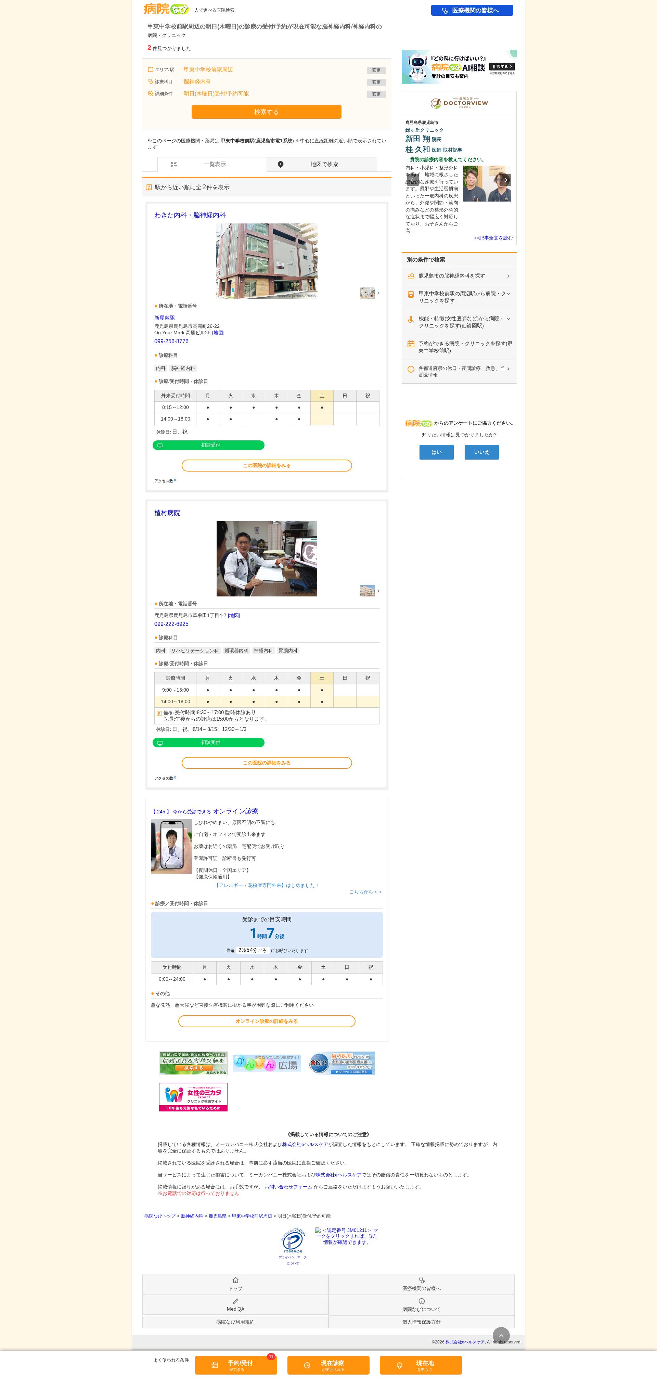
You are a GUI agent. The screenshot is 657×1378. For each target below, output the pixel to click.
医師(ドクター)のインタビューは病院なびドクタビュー (516, 94)
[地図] (218, 332)
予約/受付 (240, 1363)
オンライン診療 (204, 811)
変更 (376, 70)
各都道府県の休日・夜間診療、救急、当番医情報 (461, 371)
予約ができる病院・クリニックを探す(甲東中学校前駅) (465, 346)
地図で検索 (324, 164)
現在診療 (332, 1363)
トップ (235, 1288)
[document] (266, 346)
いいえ (482, 452)
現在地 (425, 1363)
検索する (266, 111)
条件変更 (501, 1335)
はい (436, 452)
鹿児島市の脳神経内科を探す (451, 276)
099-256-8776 (171, 341)
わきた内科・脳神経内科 (190, 215)
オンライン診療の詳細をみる (267, 1021)
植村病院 (167, 512)
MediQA (235, 1309)
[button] (413, 180)
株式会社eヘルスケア (305, 1144)
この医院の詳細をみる (267, 465)
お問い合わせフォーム (288, 1186)
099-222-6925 (171, 624)
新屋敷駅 (164, 318)
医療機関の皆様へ (475, 10)
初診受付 (210, 445)
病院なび (166, 6)
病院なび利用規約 (235, 1322)
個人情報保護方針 (421, 1322)
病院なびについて (421, 1309)
